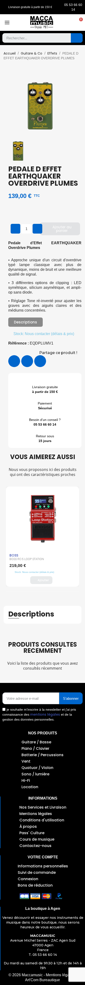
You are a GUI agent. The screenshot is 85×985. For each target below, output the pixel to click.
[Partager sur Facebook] (14, 361)
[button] (78, 22)
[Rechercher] (77, 38)
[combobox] (33, 38)
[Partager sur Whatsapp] (40, 361)
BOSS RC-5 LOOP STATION (26, 559)
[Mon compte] (69, 22)
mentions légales (45, 714)
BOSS (13, 555)
